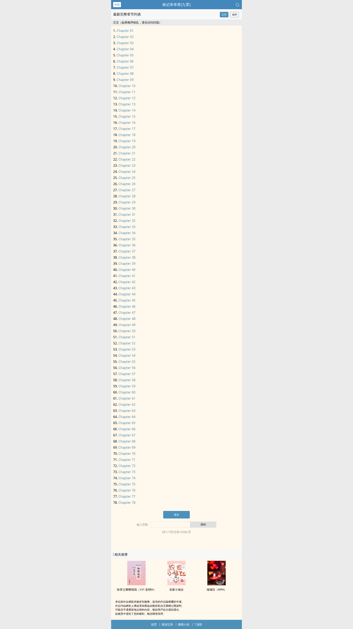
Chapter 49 (126, 325)
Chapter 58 (126, 380)
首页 (154, 624)
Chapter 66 (126, 429)
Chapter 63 (126, 410)
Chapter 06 (125, 61)
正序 (224, 14)
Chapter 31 (126, 214)
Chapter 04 (125, 49)
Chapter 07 (125, 67)
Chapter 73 (126, 472)
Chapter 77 (126, 496)
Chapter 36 (126, 245)
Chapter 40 (126, 269)
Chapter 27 (126, 190)
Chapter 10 (126, 86)
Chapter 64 (126, 416)
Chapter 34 (126, 233)
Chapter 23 (126, 165)
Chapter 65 (126, 423)
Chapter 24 (126, 171)
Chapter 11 (126, 92)
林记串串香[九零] (176, 4)
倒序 (234, 14)
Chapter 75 (126, 484)
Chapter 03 (125, 43)
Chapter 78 (126, 502)
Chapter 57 (126, 374)
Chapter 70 (126, 453)
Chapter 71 (126, 459)
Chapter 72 (126, 466)
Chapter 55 (126, 361)
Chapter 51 (126, 337)
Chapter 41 (126, 276)
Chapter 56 (126, 367)
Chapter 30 (126, 208)
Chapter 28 (126, 196)
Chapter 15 (126, 116)
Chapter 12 (126, 98)
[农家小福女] (176, 584)
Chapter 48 (126, 318)
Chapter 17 (126, 128)
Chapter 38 (126, 257)
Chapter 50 (126, 331)
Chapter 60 (126, 392)
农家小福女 (176, 589)
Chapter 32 (126, 220)
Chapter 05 (125, 55)
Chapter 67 (126, 435)
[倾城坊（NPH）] (216, 584)
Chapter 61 (126, 398)
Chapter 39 (126, 263)
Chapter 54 (126, 355)
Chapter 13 (126, 104)
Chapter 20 (126, 147)
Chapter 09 (125, 79)
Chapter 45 (126, 300)
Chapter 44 (126, 294)
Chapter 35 (126, 239)
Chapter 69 (126, 447)
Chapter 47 (126, 312)
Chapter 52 (126, 343)
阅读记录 (167, 624)
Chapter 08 (125, 73)
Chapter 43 (126, 288)
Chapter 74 (126, 478)
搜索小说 (183, 624)
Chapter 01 (125, 30)
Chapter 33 (126, 227)
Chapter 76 (126, 490)
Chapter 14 (126, 110)
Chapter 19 (126, 141)
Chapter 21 (126, 153)
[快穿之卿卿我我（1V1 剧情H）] (136, 584)
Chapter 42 (126, 282)
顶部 (199, 624)
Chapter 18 (126, 135)
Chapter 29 (126, 202)
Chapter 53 (126, 349)
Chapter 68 (126, 441)
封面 (117, 4)
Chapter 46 (126, 306)
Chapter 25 (126, 177)
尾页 (176, 514)
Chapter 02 (125, 37)
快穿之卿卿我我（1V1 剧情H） (136, 589)
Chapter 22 (126, 159)
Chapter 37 (126, 251)
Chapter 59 (126, 386)
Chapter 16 (126, 122)
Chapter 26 (126, 184)
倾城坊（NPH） (217, 589)
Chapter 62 (126, 404)
